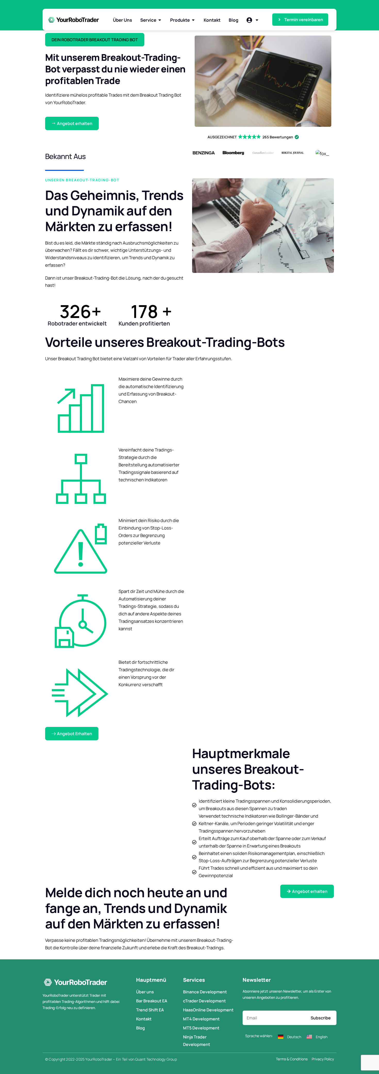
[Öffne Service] (160, 20)
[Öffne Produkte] (193, 20)
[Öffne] (257, 20)
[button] (94, 39)
